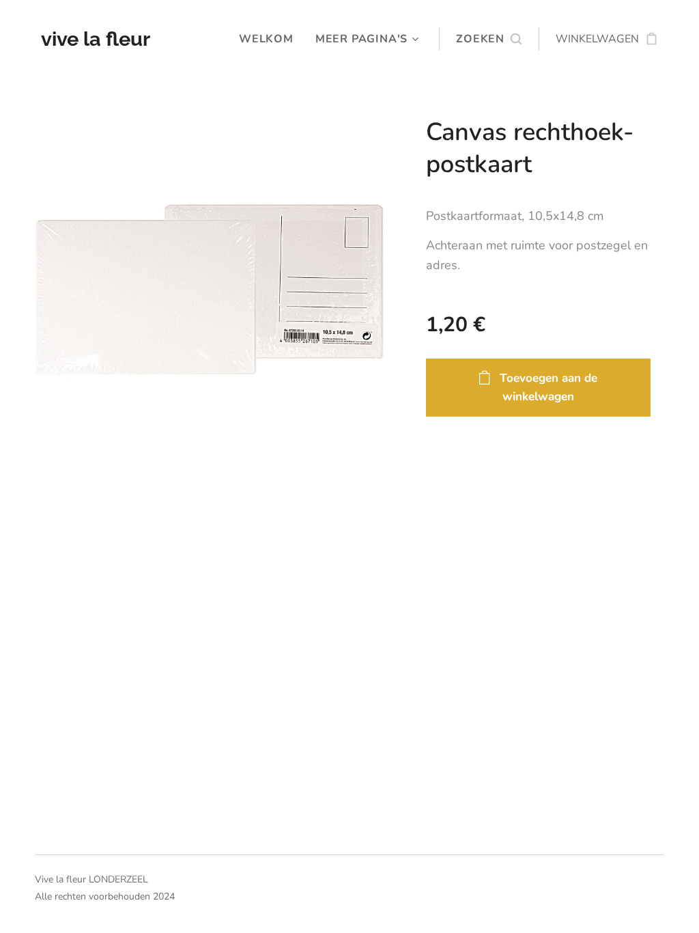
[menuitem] (270, 39)
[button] (489, 39)
